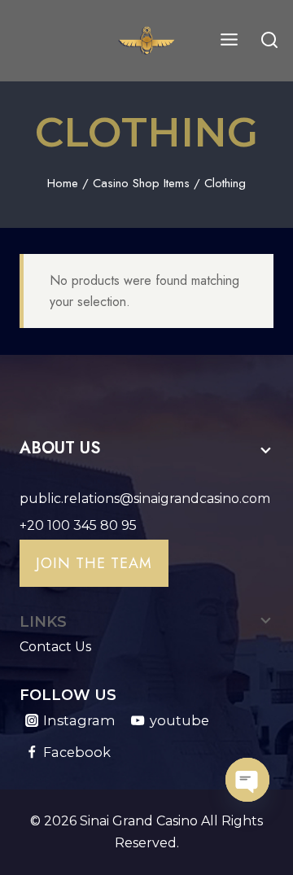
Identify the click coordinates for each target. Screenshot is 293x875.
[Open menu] (229, 40)
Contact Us (55, 646)
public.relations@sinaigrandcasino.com (145, 498)
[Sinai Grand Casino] (146, 40)
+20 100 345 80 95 (78, 525)
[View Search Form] (269, 40)
